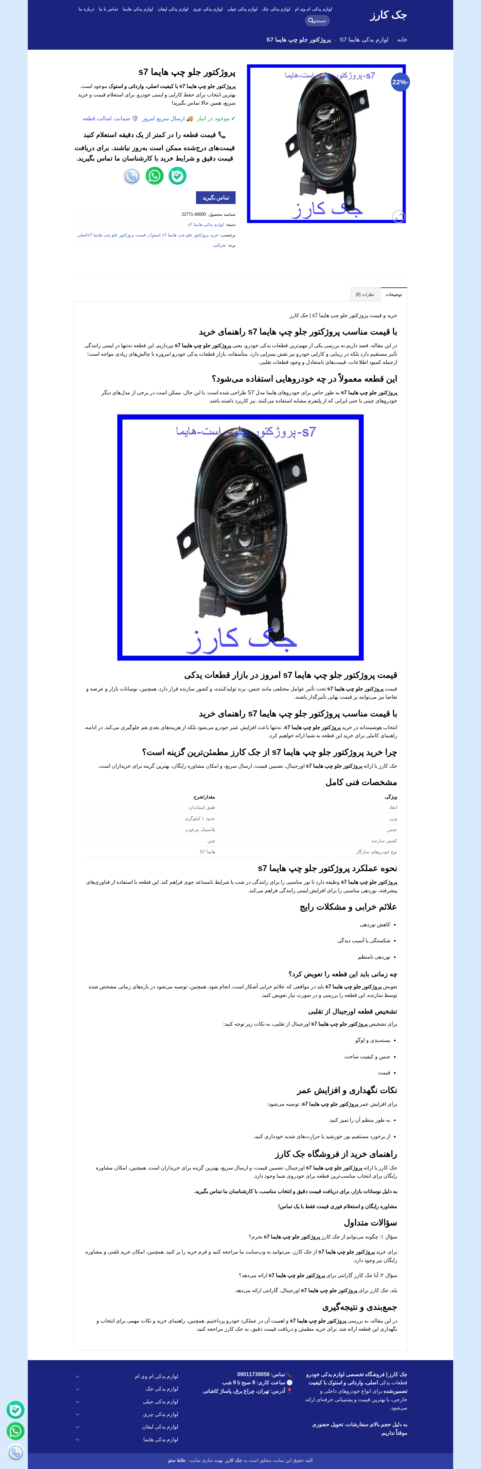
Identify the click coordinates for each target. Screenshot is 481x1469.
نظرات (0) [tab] (365, 294)
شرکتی (219, 245)
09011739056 (253, 1374)
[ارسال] (310, 20)
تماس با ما (108, 9)
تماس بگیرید (216, 197)
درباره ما (86, 9)
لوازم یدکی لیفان (173, 9)
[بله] (16, 1411)
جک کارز (388, 14)
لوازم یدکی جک (276, 9)
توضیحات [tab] (394, 294)
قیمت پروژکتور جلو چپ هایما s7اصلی (112, 234)
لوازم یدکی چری (208, 9)
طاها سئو (177, 1460)
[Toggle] (77, 1376)
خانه (402, 39)
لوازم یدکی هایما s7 (364, 39)
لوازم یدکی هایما (138, 9)
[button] (398, 216)
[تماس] (16, 1453)
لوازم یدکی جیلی (242, 9)
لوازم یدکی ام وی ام (313, 9)
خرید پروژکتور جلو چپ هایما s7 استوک (183, 234)
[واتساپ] (16, 1432)
